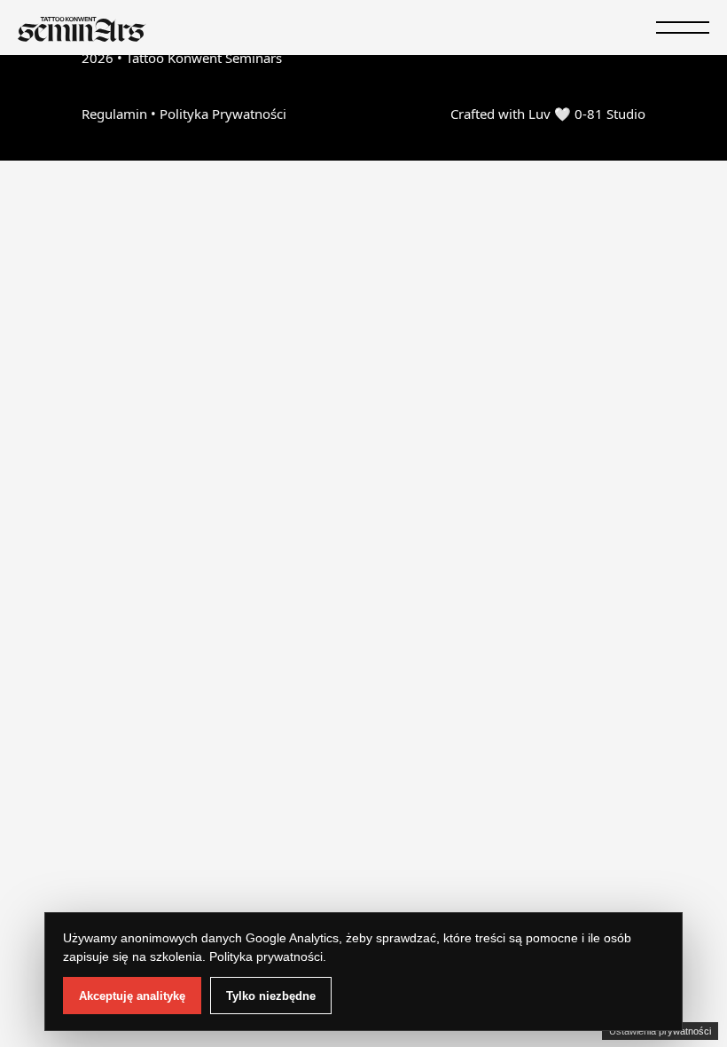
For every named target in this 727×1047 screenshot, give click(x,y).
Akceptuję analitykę (132, 996)
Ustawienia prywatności (660, 1031)
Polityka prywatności (266, 956)
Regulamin (114, 113)
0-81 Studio (610, 113)
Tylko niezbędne (271, 996)
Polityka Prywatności (223, 113)
